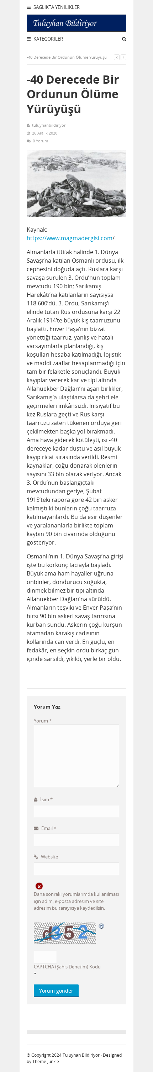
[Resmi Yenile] (102, 926)
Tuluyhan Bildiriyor (81, 1055)
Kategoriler (47, 39)
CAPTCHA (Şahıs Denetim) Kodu (67, 966)
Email (48, 828)
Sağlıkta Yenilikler (56, 7)
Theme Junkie (45, 1061)
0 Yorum (40, 140)
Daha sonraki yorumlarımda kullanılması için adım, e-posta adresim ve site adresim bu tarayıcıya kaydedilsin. (76, 901)
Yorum (43, 721)
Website (49, 856)
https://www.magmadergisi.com (69, 238)
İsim (46, 799)
